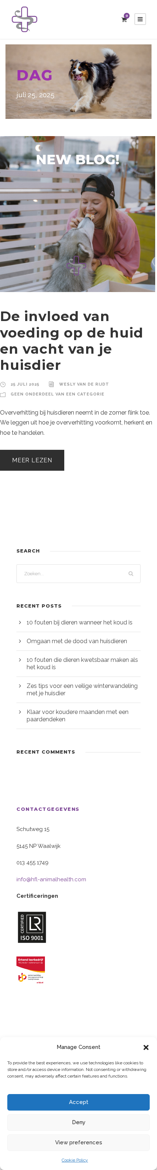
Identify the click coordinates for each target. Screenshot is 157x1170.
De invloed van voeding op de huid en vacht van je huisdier (71, 340)
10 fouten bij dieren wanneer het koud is (80, 622)
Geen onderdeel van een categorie (57, 394)
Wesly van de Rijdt (84, 384)
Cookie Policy (75, 1160)
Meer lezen (32, 460)
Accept (78, 1102)
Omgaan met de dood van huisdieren (77, 641)
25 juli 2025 (25, 384)
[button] (146, 1047)
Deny (78, 1122)
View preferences (78, 1142)
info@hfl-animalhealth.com (51, 879)
